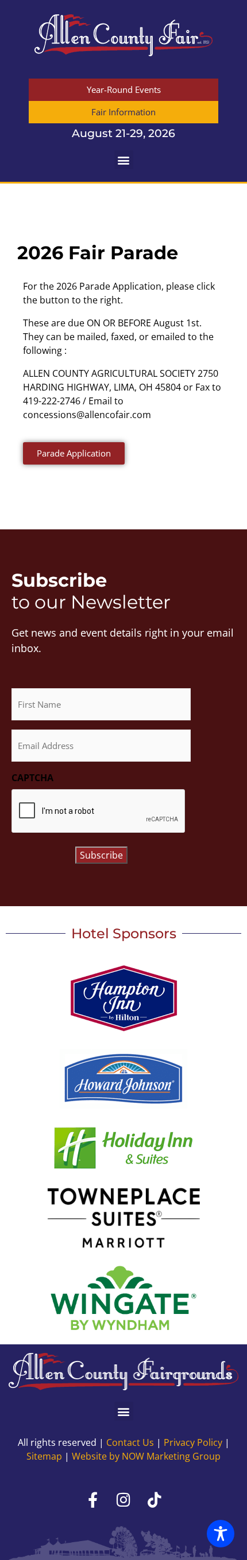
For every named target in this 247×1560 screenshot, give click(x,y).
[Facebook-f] (92, 1499)
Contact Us (130, 1442)
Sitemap (44, 1456)
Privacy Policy (193, 1442)
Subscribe (101, 855)
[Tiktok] (154, 1499)
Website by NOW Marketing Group (146, 1456)
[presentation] (98, 811)
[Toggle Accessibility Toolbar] (221, 1534)
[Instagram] (123, 1499)
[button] (123, 159)
